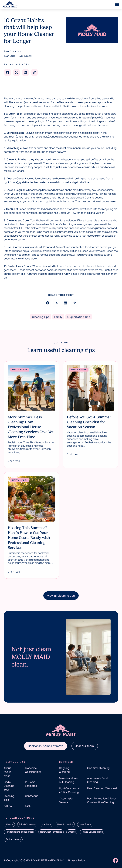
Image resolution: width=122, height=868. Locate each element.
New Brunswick (65, 824)
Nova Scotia (85, 824)
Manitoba (46, 824)
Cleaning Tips (40, 317)
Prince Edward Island (92, 831)
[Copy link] (34, 72)
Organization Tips (78, 317)
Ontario (72, 831)
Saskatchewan (13, 839)
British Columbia (27, 824)
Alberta (9, 824)
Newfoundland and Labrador (20, 831)
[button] (61, 595)
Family (58, 317)
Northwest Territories (51, 831)
